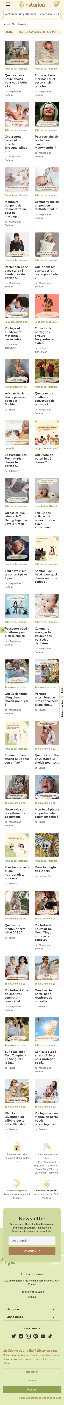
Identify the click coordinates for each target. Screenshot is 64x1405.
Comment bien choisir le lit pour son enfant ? (17, 758)
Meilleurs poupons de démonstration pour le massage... (15, 209)
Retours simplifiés (17, 1190)
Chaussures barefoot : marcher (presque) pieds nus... (16, 144)
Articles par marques (16, 68)
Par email (32, 1297)
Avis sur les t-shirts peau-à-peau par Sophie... (15, 399)
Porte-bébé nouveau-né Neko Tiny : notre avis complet (43, 933)
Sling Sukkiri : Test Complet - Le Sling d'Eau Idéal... (15, 1057)
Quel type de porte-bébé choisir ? (44, 458)
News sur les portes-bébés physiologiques (28, 260)
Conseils (9, 195)
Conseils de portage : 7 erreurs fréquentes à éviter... (44, 336)
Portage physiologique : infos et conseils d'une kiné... (46, 699)
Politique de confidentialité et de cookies (39, 1398)
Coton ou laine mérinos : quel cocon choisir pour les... (45, 81)
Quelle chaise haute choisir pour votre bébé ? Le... (16, 81)
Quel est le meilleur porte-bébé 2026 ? (16, 929)
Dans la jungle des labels (45, 869)
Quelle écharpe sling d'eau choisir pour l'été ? (17, 699)
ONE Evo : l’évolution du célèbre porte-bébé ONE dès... (16, 1118)
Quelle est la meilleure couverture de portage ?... (45, 399)
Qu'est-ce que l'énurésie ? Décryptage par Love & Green (16, 518)
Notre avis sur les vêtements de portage (15, 813)
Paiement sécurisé (17, 1154)
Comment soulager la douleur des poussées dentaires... (43, 636)
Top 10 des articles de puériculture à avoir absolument (45, 520)
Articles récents (23, 195)
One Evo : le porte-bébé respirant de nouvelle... (43, 996)
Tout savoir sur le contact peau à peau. (16, 574)
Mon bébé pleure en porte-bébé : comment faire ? (47, 813)
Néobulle (54, 506)
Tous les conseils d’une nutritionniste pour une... (17, 873)
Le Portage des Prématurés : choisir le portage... (16, 460)
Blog (9, 32)
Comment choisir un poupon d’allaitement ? (47, 205)
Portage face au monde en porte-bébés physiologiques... (47, 1118)
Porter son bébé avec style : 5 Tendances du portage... (16, 272)
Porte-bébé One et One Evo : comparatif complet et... (16, 996)
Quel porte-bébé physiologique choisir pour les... (47, 758)
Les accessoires (13, 322)
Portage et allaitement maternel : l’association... (15, 334)
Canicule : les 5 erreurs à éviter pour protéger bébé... (46, 1057)
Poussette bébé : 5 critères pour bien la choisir (17, 632)
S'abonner (31, 1250)
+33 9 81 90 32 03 (34, 1291)
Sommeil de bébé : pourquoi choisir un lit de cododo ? (46, 576)
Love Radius (41, 506)
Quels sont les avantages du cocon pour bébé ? (47, 272)
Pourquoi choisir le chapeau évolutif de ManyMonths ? (46, 142)
